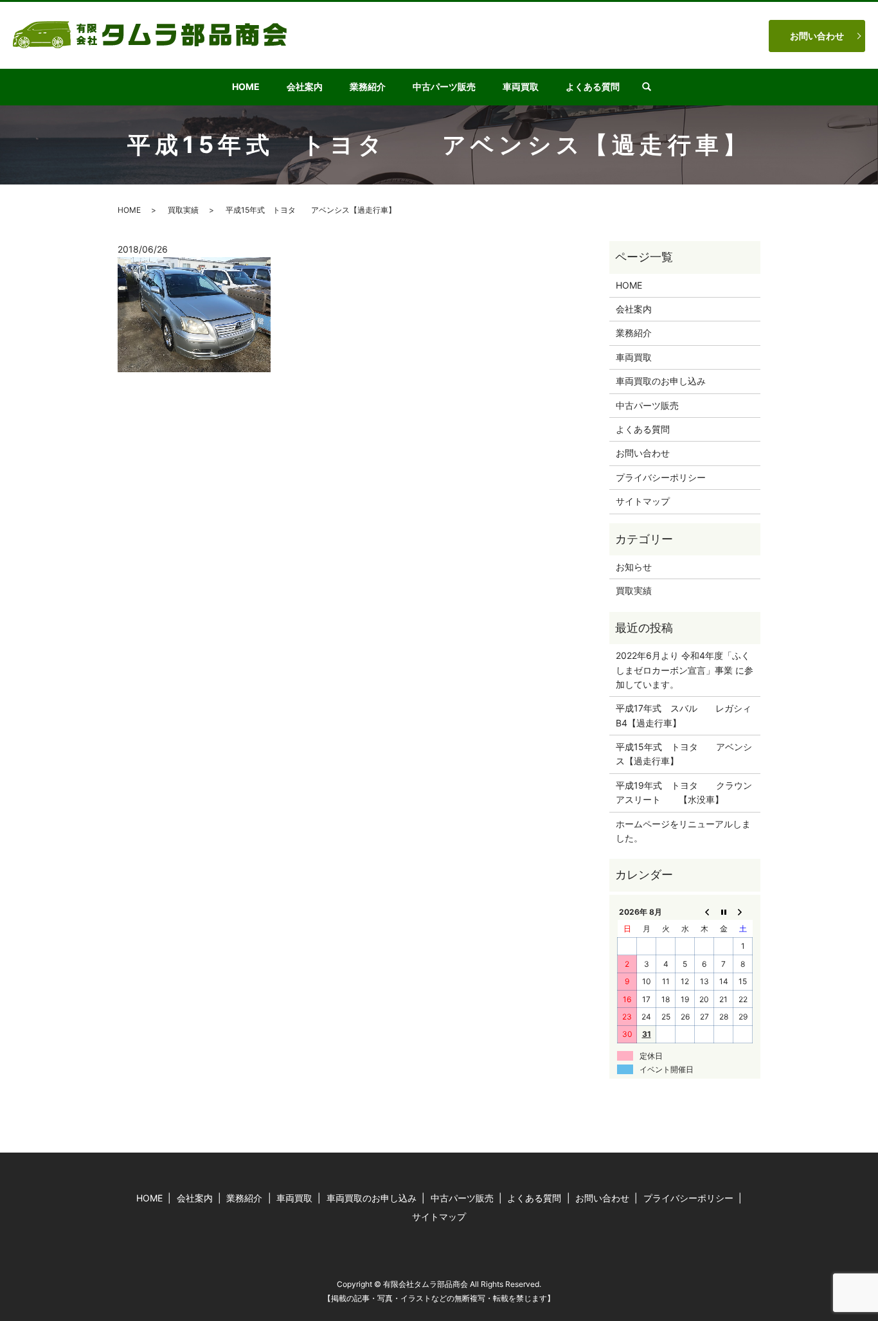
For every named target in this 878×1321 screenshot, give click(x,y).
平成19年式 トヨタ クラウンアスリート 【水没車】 (684, 792)
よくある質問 (593, 86)
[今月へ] (723, 911)
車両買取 (521, 86)
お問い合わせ (817, 35)
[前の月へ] (704, 911)
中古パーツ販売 (444, 86)
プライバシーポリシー (661, 477)
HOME (246, 86)
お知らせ (634, 566)
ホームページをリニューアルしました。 (683, 830)
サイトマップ (643, 501)
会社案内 (305, 86)
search (653, 87)
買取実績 (183, 210)
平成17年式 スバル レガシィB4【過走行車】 (683, 715)
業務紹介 (368, 86)
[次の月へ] (743, 911)
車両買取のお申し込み (661, 380)
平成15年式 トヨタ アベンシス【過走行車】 (684, 753)
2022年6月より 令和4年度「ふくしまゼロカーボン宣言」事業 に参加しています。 (684, 670)
